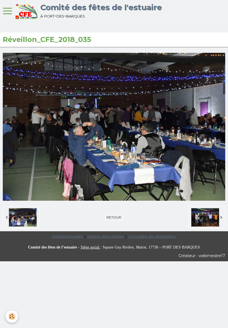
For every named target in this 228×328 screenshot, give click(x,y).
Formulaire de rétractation (152, 236)
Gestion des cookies (105, 236)
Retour (113, 217)
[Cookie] (12, 316)
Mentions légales (67, 236)
